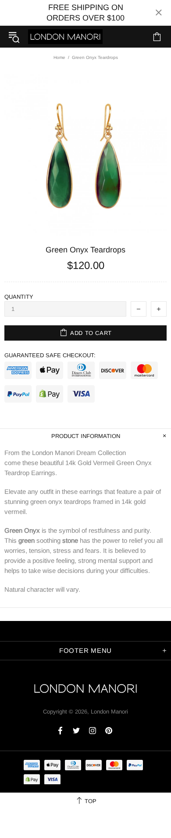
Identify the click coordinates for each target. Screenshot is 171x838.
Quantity (18, 296)
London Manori (109, 711)
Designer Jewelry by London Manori (65, 36)
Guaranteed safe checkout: (50, 355)
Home (59, 57)
